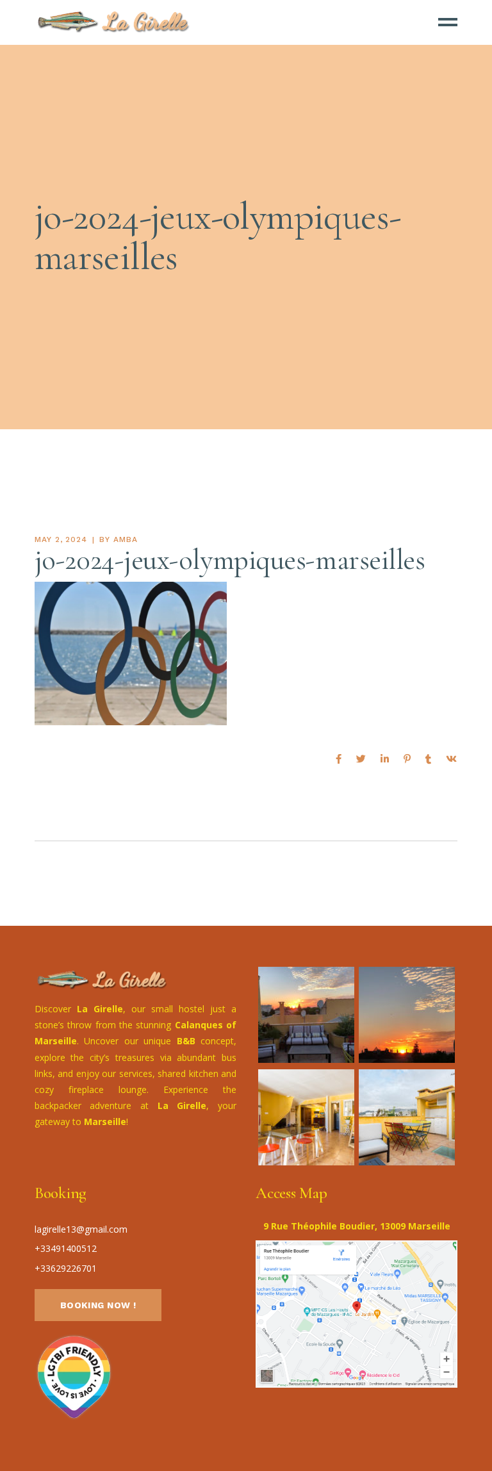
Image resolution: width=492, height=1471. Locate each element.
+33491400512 (66, 1248)
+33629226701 (66, 1268)
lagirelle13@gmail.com (81, 1229)
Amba (125, 539)
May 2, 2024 (61, 539)
